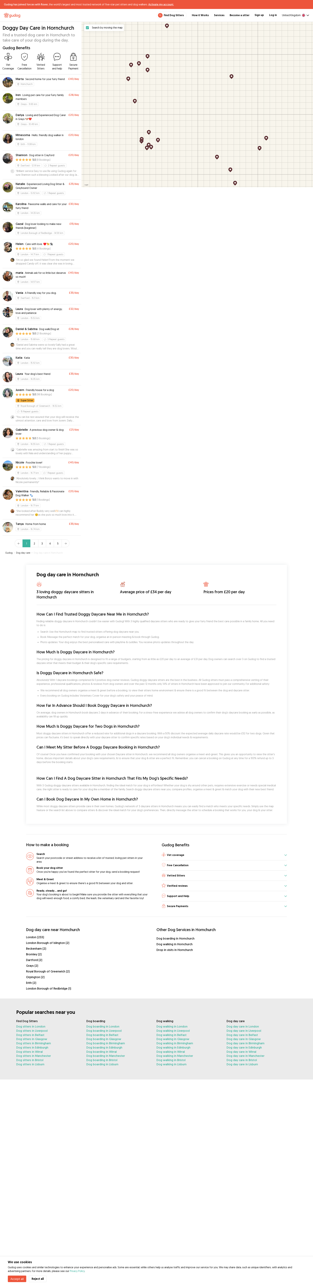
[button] (224, 855)
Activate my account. (161, 4)
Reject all (38, 1279)
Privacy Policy (77, 1271)
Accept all (17, 1279)
